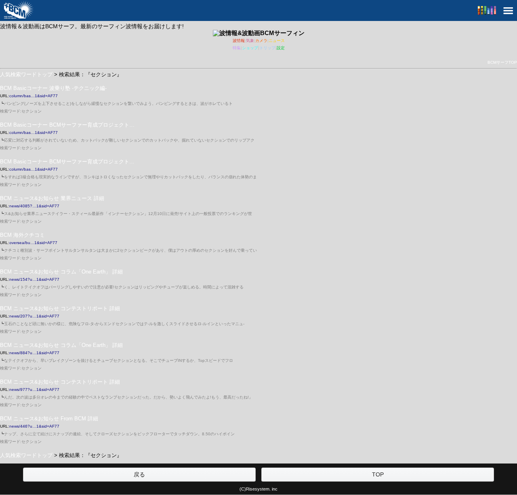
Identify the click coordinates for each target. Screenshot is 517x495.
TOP (378, 474)
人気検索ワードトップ (26, 74)
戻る (139, 474)
